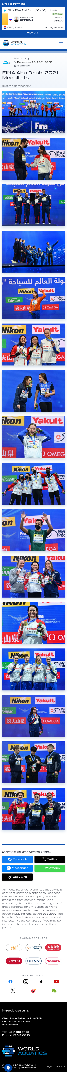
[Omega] (14, 961)
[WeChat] (54, 990)
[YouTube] (56, 981)
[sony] (34, 961)
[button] (17, 859)
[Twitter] (13, 990)
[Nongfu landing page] (53, 948)
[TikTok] (41, 981)
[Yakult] (53, 961)
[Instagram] (25, 981)
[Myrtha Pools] (34, 948)
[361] (14, 948)
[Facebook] (10, 981)
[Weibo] (33, 990)
